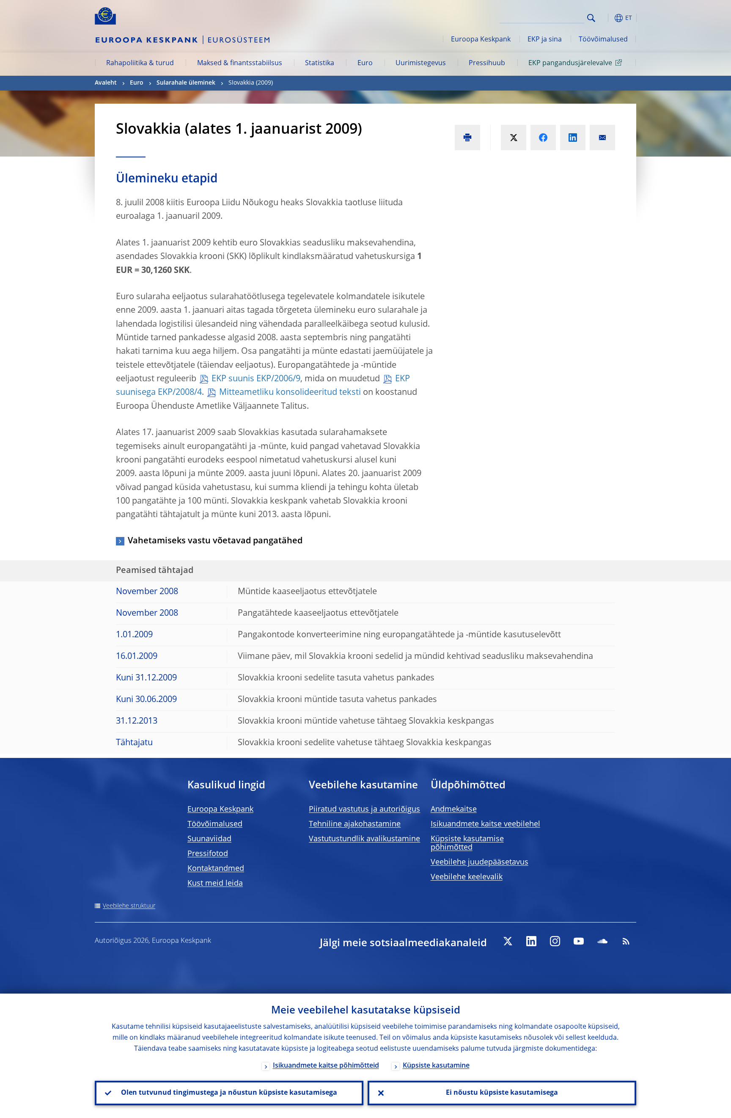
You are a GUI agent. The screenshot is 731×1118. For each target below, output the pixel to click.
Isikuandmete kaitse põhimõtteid (326, 1066)
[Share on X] (513, 137)
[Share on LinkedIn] (572, 137)
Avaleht (106, 83)
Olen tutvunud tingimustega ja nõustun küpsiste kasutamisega (229, 1093)
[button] (606, 18)
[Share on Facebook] (543, 137)
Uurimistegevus (421, 63)
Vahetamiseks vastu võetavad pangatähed (215, 541)
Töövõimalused (603, 39)
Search (591, 18)
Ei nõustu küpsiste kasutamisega (502, 1093)
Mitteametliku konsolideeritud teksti (290, 392)
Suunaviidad (209, 839)
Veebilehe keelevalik (467, 877)
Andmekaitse (454, 809)
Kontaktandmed (215, 869)
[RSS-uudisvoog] (626, 941)
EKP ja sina (545, 39)
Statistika (319, 63)
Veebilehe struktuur (129, 906)
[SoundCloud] (602, 941)
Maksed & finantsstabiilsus (239, 63)
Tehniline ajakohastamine (355, 824)
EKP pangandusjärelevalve (570, 63)
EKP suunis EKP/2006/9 (256, 379)
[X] (507, 941)
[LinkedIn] (531, 941)
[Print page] (467, 137)
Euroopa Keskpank (481, 39)
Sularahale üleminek (186, 83)
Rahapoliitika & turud (140, 63)
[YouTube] (579, 941)
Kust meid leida (215, 883)
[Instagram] (555, 941)
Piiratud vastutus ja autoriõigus (364, 809)
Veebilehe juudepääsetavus (479, 862)
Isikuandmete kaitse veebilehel (485, 824)
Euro (365, 63)
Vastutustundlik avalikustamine (364, 839)
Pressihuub (487, 63)
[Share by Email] (602, 137)
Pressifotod (207, 854)
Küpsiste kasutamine (436, 1066)
